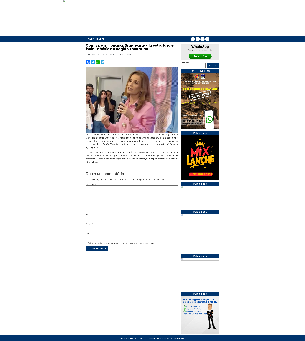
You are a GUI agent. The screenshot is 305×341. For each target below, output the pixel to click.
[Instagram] (198, 39)
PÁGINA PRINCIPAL (96, 39)
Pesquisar (185, 62)
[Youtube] (202, 39)
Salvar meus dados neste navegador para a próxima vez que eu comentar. (121, 243)
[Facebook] (193, 39)
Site (87, 234)
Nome (89, 214)
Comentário (92, 184)
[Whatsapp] (207, 39)
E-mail (89, 224)
